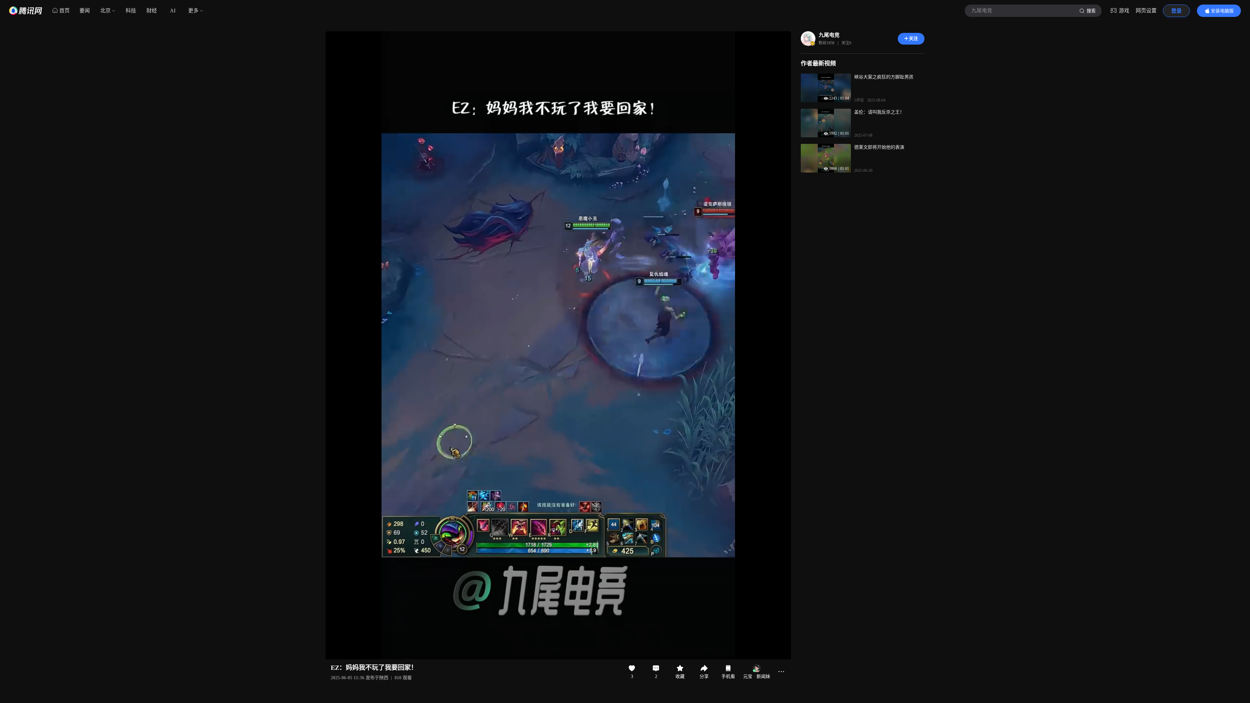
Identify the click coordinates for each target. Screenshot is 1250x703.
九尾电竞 (829, 35)
